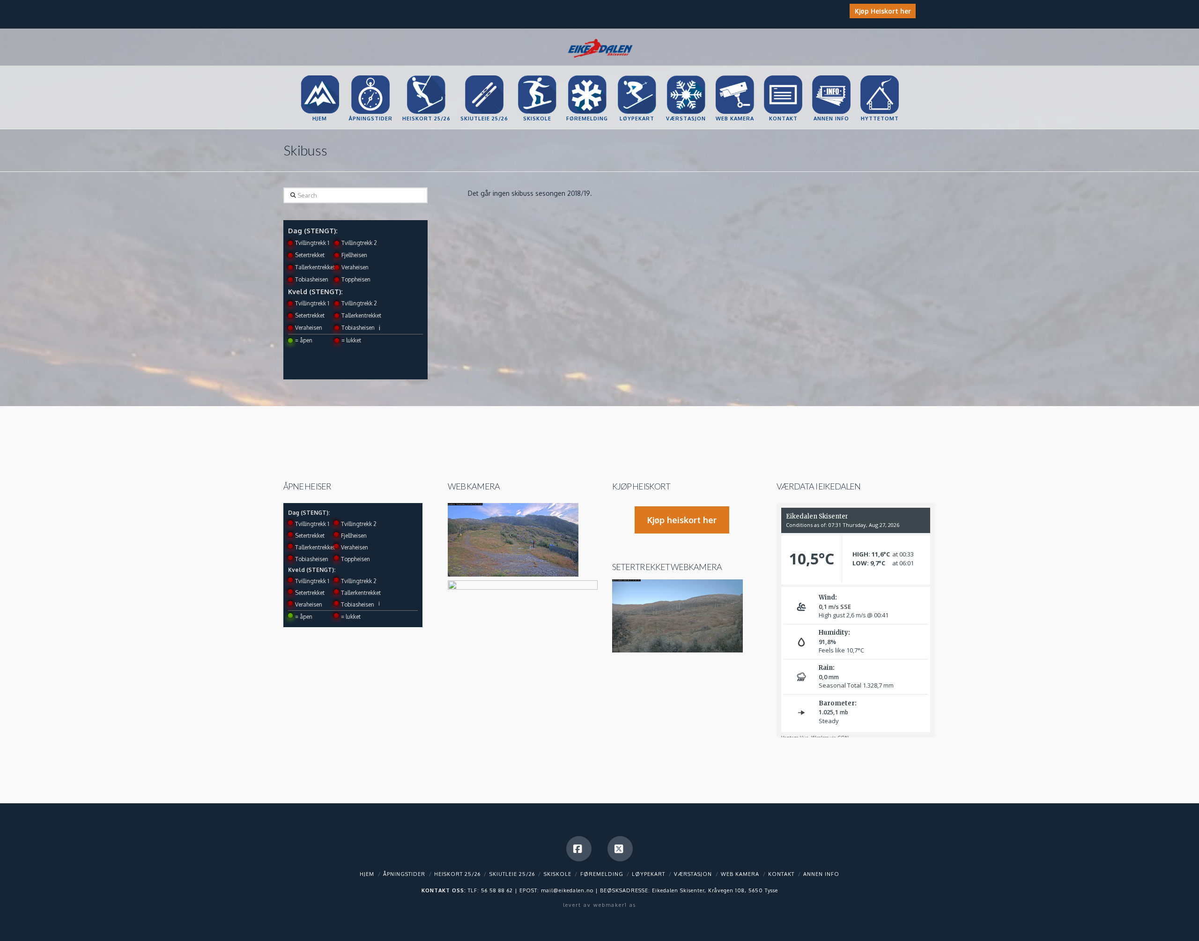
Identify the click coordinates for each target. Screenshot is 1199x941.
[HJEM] (320, 75)
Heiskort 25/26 (457, 874)
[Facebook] (579, 848)
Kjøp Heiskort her (883, 11)
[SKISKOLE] (537, 75)
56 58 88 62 (497, 890)
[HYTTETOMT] (879, 75)
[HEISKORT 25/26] (426, 75)
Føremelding (601, 874)
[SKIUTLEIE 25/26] (484, 75)
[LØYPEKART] (637, 75)
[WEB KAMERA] (735, 75)
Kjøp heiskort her (682, 520)
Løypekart (648, 874)
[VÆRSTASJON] (686, 75)
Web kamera (474, 486)
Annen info (821, 874)
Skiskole (557, 874)
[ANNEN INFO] (831, 75)
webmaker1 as (614, 905)
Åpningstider (404, 874)
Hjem (367, 874)
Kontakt (781, 874)
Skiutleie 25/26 (512, 874)
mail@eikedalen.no (567, 890)
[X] (620, 848)
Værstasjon (693, 874)
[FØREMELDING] (587, 75)
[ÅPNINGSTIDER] (370, 75)
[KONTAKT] (783, 75)
